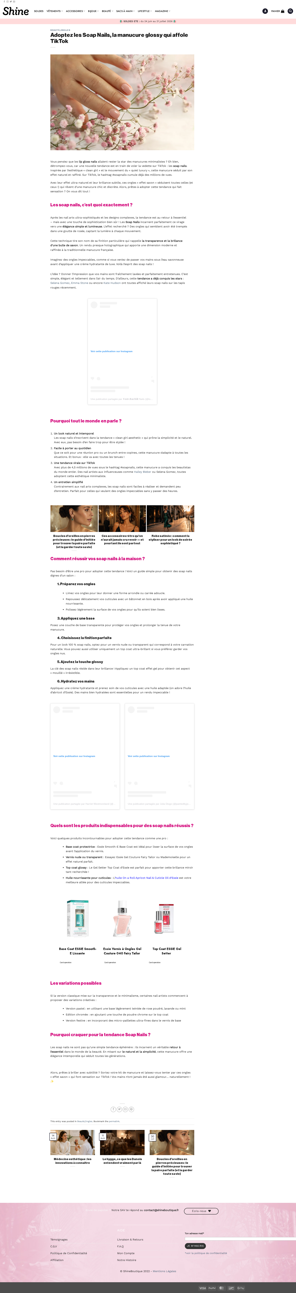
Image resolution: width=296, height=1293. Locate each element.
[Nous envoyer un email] (14, 2)
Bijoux (92, 11)
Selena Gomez (60, 283)
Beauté (106, 11)
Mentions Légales (164, 1271)
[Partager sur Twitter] (119, 1109)
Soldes (39, 11)
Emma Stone (79, 283)
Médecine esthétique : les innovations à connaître (72, 1161)
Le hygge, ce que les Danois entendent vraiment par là (122, 1161)
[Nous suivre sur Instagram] (8, 2)
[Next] (192, 530)
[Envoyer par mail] (125, 1109)
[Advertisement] (225, 80)
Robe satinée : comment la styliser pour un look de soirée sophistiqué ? (170, 540)
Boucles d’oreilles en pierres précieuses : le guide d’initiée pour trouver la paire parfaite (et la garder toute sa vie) (74, 542)
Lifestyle (144, 11)
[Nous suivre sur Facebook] (4, 2)
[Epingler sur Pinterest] (131, 1109)
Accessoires (74, 11)
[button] (265, 11)
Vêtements (54, 11)
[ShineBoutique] (16, 11)
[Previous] (51, 530)
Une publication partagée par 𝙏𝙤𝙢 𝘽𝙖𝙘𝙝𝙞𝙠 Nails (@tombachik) (125, 399)
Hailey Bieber (142, 471)
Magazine (161, 11)
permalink (114, 1121)
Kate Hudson (112, 283)
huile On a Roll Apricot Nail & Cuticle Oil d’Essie (146, 877)
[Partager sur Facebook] (113, 1109)
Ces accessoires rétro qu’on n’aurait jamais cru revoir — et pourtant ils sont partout (122, 540)
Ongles (65, 30)
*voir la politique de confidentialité (206, 1253)
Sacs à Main (124, 11)
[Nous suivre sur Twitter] (11, 2)
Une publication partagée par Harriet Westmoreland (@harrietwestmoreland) (94, 803)
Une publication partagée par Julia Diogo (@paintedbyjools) (160, 803)
